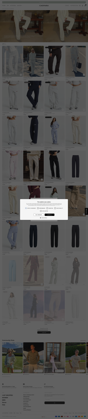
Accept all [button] (49, 214)
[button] (44, 217)
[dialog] (44, 209)
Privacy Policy (57, 205)
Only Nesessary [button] (38, 214)
